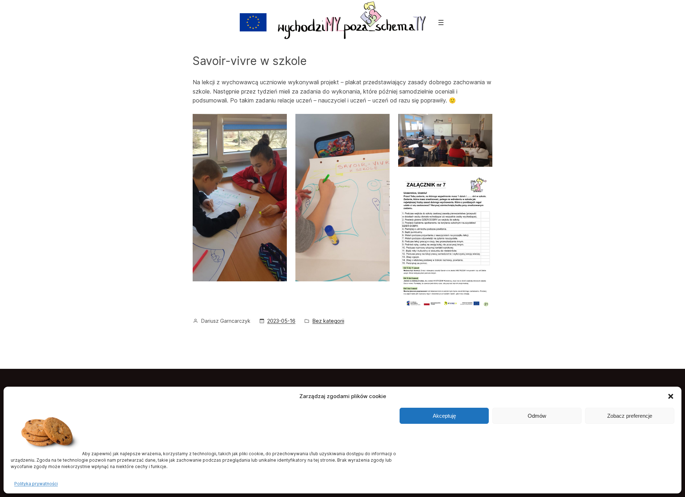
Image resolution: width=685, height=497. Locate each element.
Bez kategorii (328, 321)
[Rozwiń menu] (441, 22)
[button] (670, 396)
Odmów (537, 416)
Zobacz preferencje (629, 416)
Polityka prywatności (36, 483)
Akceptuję (444, 416)
